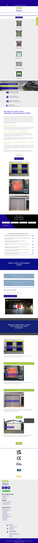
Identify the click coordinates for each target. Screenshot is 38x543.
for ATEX (5, 516)
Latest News (4, 497)
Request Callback (6, 225)
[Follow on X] (6, 487)
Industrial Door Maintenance (7, 501)
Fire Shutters (5, 512)
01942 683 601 (19, 217)
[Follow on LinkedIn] (3, 487)
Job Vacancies (5, 498)
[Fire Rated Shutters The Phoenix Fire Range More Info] (14, 380)
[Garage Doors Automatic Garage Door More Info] (14, 433)
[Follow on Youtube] (9, 487)
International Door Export (7, 504)
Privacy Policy (19, 539)
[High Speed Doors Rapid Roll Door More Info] (14, 353)
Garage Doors (5, 518)
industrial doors (15, 147)
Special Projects (10, 138)
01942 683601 (19, 155)
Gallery (16, 138)
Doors (3, 516)
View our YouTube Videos (10, 296)
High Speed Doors (5, 515)
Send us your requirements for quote (14, 97)
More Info (19, 363)
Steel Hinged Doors (6, 517)
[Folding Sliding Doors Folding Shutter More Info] (14, 407)
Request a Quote (19, 158)
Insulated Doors (5, 511)
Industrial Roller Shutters (6, 510)
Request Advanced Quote (14, 96)
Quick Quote (19, 17)
